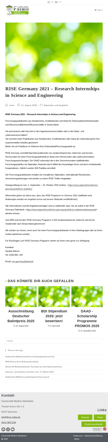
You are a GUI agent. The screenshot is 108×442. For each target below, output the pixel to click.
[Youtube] (13, 429)
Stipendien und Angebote (56, 105)
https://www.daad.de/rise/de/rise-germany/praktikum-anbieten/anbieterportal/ (61, 209)
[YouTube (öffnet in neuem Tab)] (56, 2)
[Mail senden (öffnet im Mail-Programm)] (59, 2)
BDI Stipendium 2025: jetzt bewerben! (54, 316)
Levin (11, 105)
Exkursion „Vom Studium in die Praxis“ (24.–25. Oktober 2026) (29, 372)
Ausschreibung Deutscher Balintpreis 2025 (20, 316)
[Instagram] (8, 429)
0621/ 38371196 (8, 422)
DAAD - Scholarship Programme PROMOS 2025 (87, 318)
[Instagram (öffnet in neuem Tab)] (52, 2)
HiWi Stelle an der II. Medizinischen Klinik (21, 362)
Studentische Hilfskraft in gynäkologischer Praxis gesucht (27, 377)
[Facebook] (3, 429)
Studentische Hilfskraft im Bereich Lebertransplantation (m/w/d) (29, 357)
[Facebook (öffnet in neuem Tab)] (49, 2)
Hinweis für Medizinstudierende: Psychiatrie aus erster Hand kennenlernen (33, 367)
